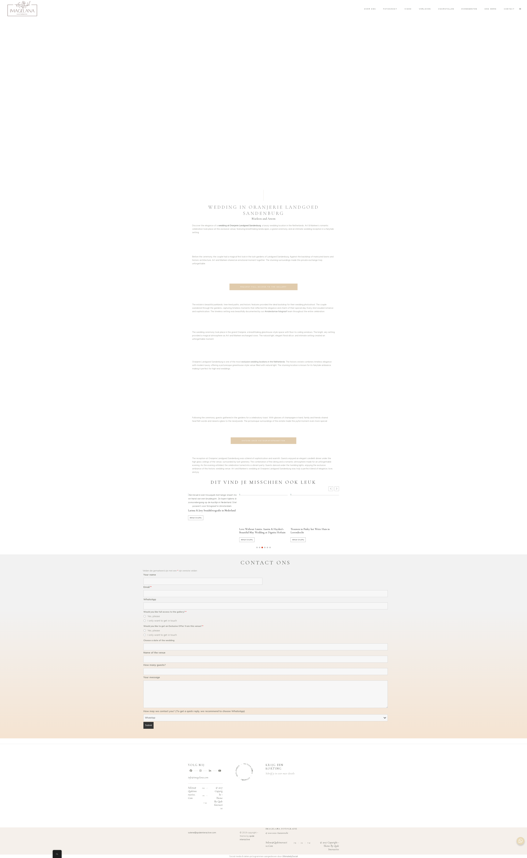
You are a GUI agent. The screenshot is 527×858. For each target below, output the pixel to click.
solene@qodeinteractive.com (202, 832)
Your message (151, 677)
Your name (149, 574)
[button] (257, 547)
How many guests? (154, 664)
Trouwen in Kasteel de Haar (254, 514)
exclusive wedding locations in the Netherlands (263, 361)
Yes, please (154, 616)
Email (147, 587)
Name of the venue (154, 652)
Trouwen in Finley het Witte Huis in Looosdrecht (207, 531)
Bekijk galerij (195, 540)
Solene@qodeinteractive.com (192, 793)
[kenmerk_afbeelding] (212, 509)
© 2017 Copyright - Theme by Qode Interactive (218, 798)
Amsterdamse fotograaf (276, 311)
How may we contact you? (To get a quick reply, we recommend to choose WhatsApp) (194, 711)
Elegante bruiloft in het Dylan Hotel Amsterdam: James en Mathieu (310, 531)
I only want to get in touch (162, 620)
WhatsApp (149, 599)
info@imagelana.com (198, 777)
